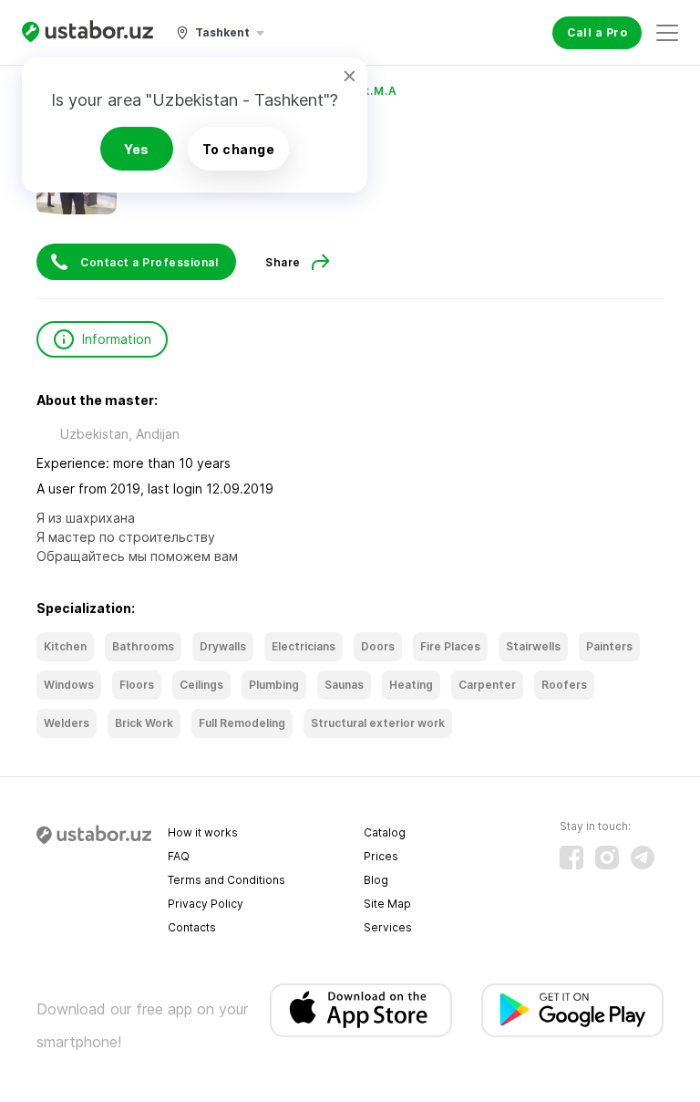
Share (283, 262)
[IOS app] (361, 1010)
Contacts (192, 927)
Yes (136, 149)
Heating (411, 684)
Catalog (385, 832)
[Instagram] (607, 857)
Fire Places (450, 646)
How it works (203, 832)
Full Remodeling (242, 723)
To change (238, 149)
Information (116, 339)
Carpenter (487, 684)
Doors (378, 646)
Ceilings (201, 684)
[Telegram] (642, 857)
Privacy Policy (205, 903)
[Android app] (572, 1010)
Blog (376, 880)
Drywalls (223, 646)
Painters (609, 646)
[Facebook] (571, 857)
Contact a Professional (149, 262)
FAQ (179, 856)
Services (388, 927)
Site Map (387, 903)
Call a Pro (597, 32)
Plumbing (274, 684)
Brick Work (144, 723)
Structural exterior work (378, 723)
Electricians (303, 646)
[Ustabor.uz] (87, 32)
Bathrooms (143, 646)
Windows (69, 684)
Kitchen (65, 646)
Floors (136, 684)
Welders (66, 723)
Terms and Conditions (226, 880)
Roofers (564, 684)
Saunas (344, 684)
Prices (381, 856)
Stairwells (533, 646)
